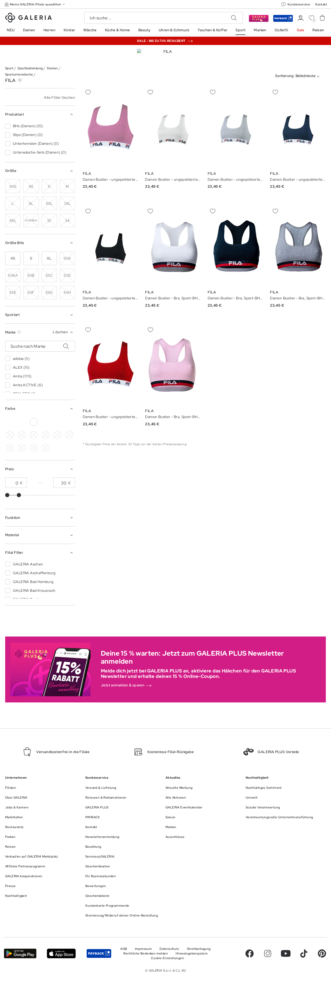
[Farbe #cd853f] (22, 435)
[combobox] (298, 77)
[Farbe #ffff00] (22, 448)
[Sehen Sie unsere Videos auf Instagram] (267, 953)
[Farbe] (33, 448)
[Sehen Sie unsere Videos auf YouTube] (286, 953)
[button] (35, 4)
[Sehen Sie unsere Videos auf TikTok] (304, 953)
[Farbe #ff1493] (69, 435)
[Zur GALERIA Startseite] (28, 18)
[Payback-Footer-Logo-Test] (99, 953)
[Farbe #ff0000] (69, 422)
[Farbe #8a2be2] (57, 422)
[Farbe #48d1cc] (45, 435)
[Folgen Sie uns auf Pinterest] (322, 953)
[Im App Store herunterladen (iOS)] (61, 953)
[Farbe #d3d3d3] (22, 422)
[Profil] (300, 18)
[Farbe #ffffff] (33, 422)
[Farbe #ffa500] (10, 448)
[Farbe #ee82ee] (57, 435)
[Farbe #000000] (10, 422)
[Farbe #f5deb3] (10, 435)
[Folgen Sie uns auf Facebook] (249, 953)
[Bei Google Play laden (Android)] (20, 953)
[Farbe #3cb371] (33, 435)
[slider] (7, 495)
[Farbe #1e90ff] (45, 422)
